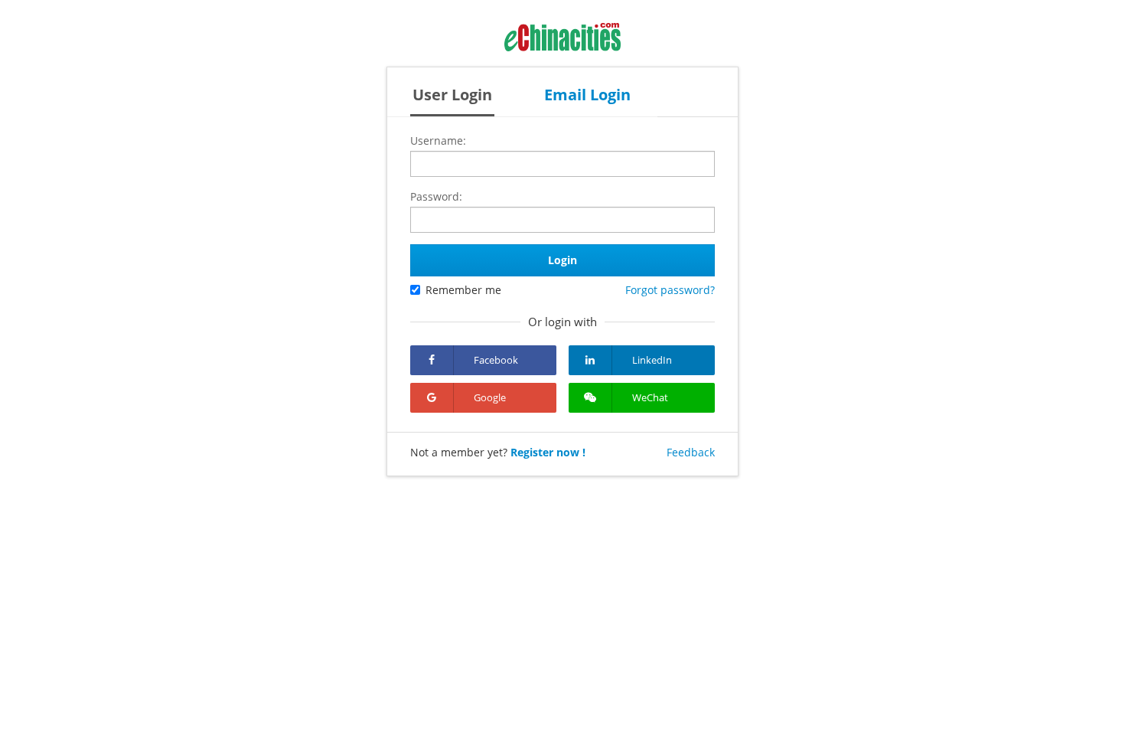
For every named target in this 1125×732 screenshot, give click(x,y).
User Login (452, 94)
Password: (436, 196)
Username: (438, 140)
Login (562, 260)
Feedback (691, 452)
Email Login (587, 94)
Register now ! (547, 452)
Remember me (463, 290)
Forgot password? (670, 290)
